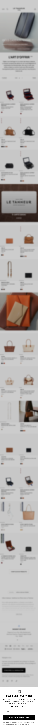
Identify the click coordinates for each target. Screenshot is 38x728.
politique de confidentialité (24, 724)
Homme (24, 706)
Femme (16, 706)
